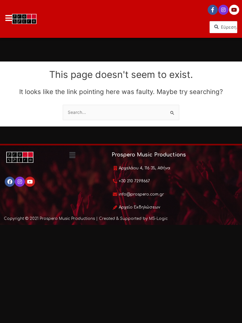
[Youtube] (234, 10)
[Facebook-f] (213, 10)
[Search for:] (121, 112)
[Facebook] (10, 182)
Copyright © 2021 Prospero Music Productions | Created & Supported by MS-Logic (86, 218)
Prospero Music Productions (149, 155)
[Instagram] (223, 10)
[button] (72, 155)
